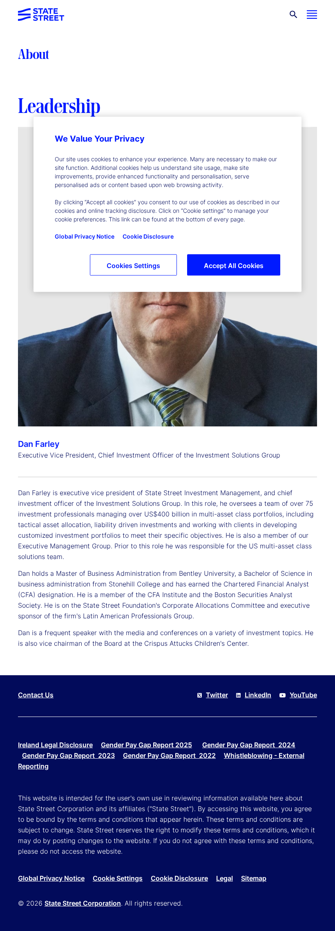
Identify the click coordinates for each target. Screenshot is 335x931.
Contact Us (36, 695)
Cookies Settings (133, 266)
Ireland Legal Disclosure (55, 745)
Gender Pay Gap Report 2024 (248, 745)
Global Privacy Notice (51, 878)
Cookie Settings (118, 878)
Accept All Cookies (234, 266)
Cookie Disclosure (179, 878)
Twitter (217, 695)
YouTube (303, 695)
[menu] (312, 14)
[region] (168, 204)
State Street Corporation (83, 903)
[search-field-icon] (293, 14)
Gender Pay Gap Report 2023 (68, 755)
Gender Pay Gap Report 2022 (169, 755)
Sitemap (253, 878)
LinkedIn (258, 695)
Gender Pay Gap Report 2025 (146, 745)
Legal (224, 878)
